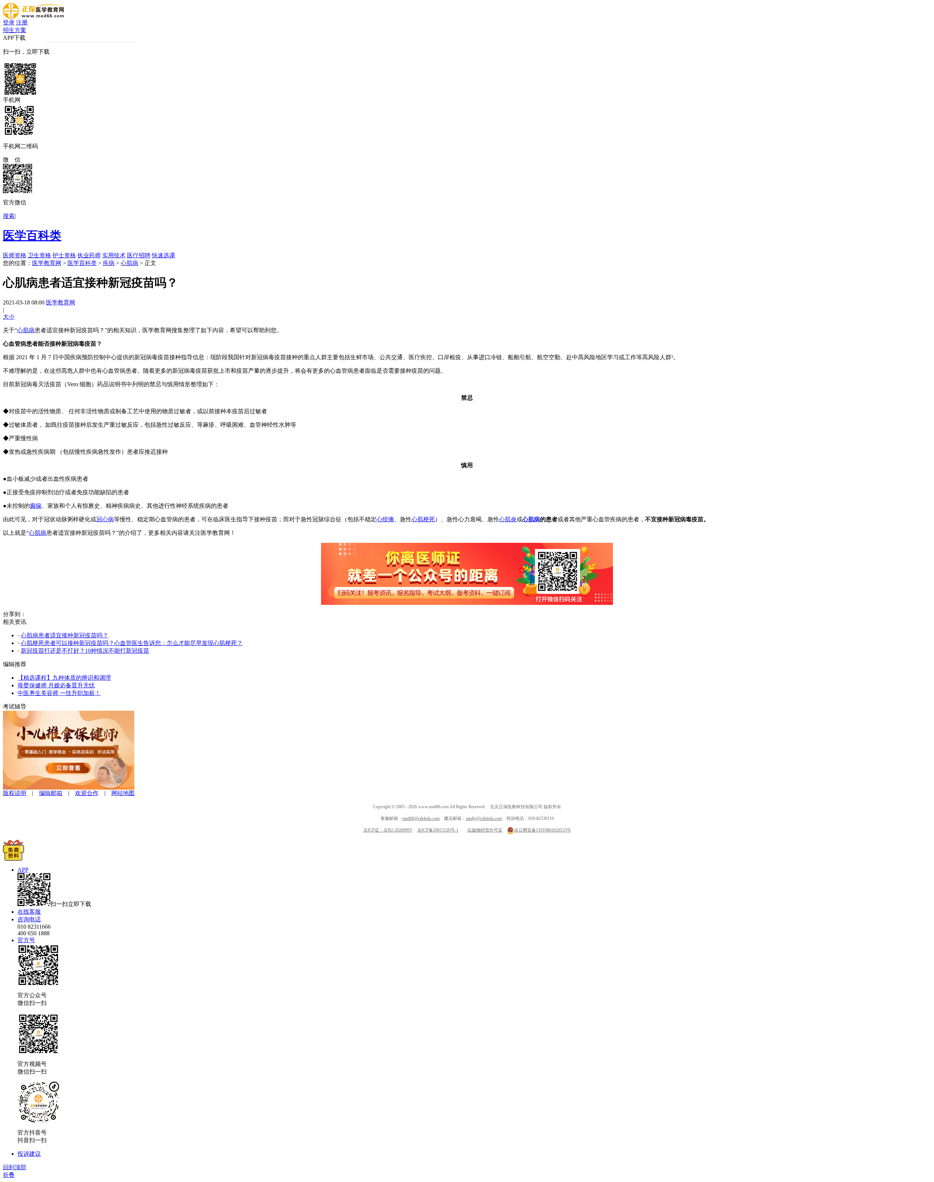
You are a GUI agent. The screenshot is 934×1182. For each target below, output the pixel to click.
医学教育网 (46, 263)
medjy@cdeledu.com (484, 818)
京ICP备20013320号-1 (438, 830)
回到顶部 (14, 1167)
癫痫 (36, 506)
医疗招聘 (138, 255)
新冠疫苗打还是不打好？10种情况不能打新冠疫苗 (85, 651)
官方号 (26, 940)
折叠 (9, 1175)
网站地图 (123, 793)
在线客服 (29, 912)
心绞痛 (385, 519)
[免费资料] (13, 859)
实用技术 (114, 255)
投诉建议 (29, 1154)
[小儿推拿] (68, 787)
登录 (9, 22)
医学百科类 (32, 235)
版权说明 (14, 793)
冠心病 (105, 519)
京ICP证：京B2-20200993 (387, 830)
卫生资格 (39, 255)
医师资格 (14, 255)
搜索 (9, 216)
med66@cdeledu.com (421, 818)
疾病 (109, 263)
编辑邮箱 (50, 793)
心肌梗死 (423, 519)
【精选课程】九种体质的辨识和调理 (64, 678)
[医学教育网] (33, 17)
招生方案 (14, 30)
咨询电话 (29, 919)
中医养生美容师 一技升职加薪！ (59, 693)
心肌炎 (508, 519)
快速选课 (163, 255)
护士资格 (64, 255)
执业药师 (89, 255)
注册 (22, 22)
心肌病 (129, 263)
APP (23, 870)
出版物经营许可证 (484, 830)
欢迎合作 (87, 793)
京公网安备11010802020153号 (542, 830)
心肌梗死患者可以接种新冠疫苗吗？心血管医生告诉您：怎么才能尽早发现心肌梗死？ (132, 643)
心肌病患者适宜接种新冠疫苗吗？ (64, 635)
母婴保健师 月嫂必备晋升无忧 (56, 685)
